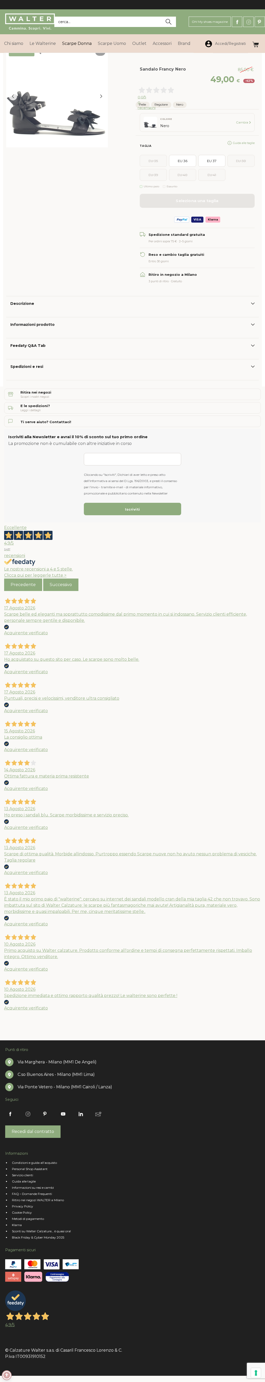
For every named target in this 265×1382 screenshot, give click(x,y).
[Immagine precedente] (13, 96)
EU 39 (153, 175)
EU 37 (211, 161)
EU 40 (182, 175)
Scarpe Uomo (112, 43)
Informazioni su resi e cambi (33, 1188)
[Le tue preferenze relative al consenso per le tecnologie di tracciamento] (256, 1373)
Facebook (237, 22)
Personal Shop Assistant (30, 1169)
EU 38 (241, 161)
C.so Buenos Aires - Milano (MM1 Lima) (56, 1074)
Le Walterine (43, 43)
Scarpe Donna (77, 43)
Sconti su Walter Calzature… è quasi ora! (41, 1231)
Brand (184, 43)
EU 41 (212, 175)
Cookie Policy (22, 1212)
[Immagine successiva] (101, 96)
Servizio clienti (22, 1175)
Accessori (162, 43)
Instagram (248, 22)
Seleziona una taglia (197, 200)
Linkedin (81, 1114)
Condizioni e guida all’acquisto (34, 1163)
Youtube (63, 1114)
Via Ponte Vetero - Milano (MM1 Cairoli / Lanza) (65, 1086)
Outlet (139, 43)
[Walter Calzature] (30, 21)
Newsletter (98, 1114)
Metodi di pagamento (28, 1219)
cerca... (64, 21)
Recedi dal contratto (33, 1131)
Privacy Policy (22, 1206)
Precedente (23, 584)
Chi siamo (13, 43)
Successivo (61, 584)
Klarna (17, 1225)
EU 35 (153, 161)
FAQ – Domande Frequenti (32, 1194)
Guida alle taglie (244, 143)
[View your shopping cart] (255, 43)
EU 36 (182, 161)
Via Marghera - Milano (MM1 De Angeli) (57, 1062)
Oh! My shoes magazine (210, 22)
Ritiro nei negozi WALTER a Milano (38, 1200)
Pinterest (260, 22)
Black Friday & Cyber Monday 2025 (38, 1237)
